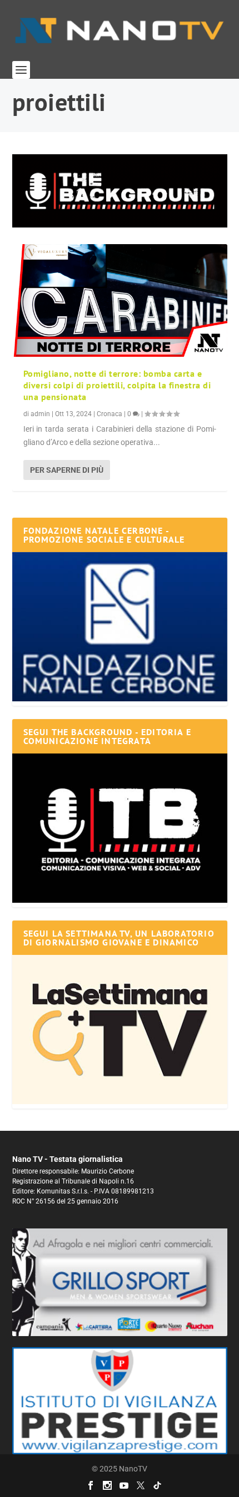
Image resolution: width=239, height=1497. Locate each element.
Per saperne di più (66, 470)
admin (40, 414)
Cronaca (109, 414)
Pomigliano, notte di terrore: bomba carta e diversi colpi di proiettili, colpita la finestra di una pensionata (117, 385)
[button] (119, 190)
